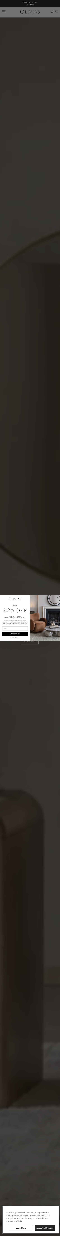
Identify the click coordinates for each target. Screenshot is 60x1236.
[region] (30, 1220)
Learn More (21, 1228)
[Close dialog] (57, 597)
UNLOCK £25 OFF (15, 633)
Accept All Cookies (44, 1228)
